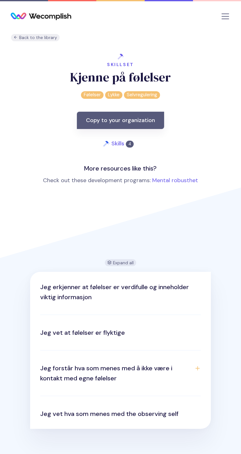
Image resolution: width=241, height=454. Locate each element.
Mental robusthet (175, 180)
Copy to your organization (120, 120)
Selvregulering (142, 95)
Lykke (114, 95)
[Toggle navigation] (225, 16)
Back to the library (37, 37)
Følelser (92, 95)
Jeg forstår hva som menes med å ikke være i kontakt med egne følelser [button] (106, 373)
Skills (121, 143)
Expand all (123, 263)
